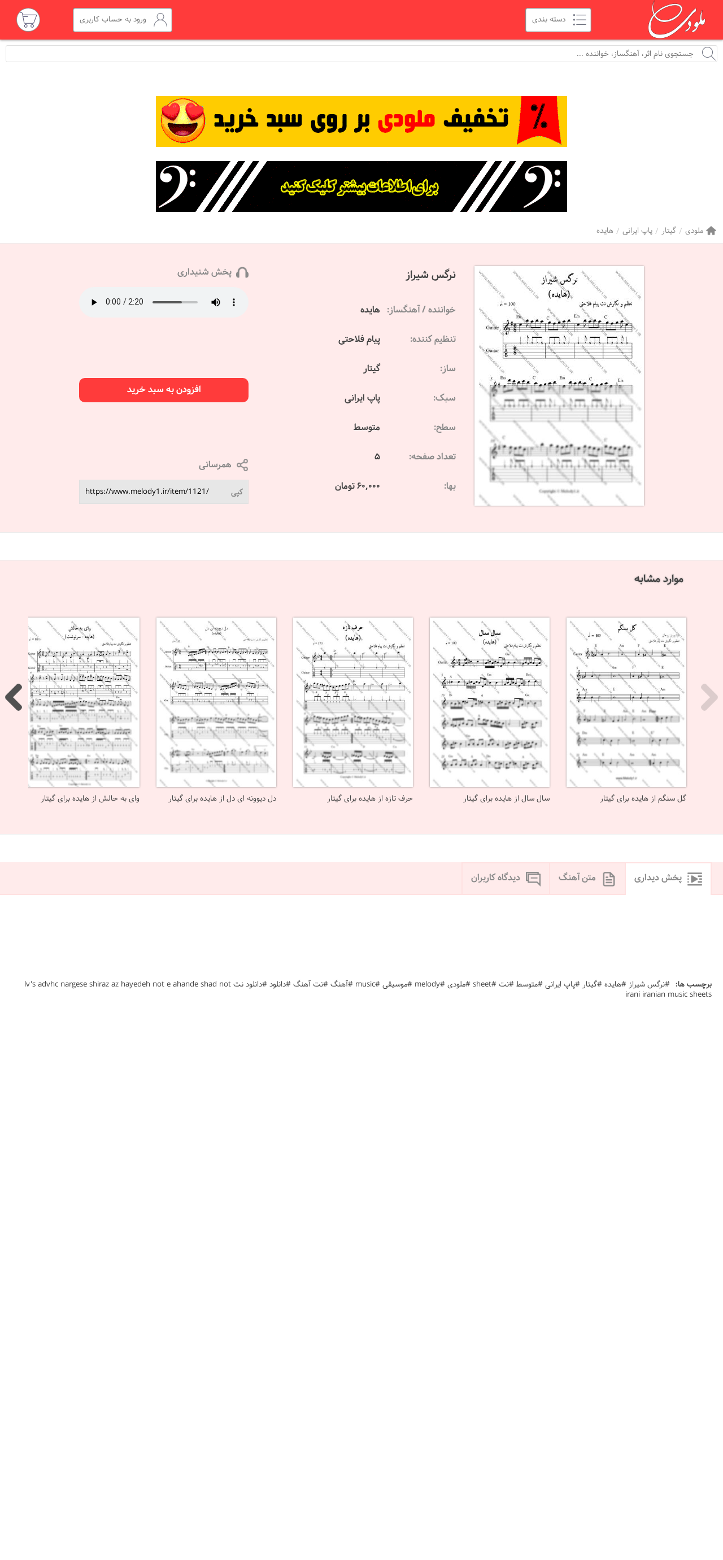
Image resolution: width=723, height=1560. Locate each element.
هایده (604, 231)
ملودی (694, 231)
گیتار (668, 231)
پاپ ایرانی (637, 231)
